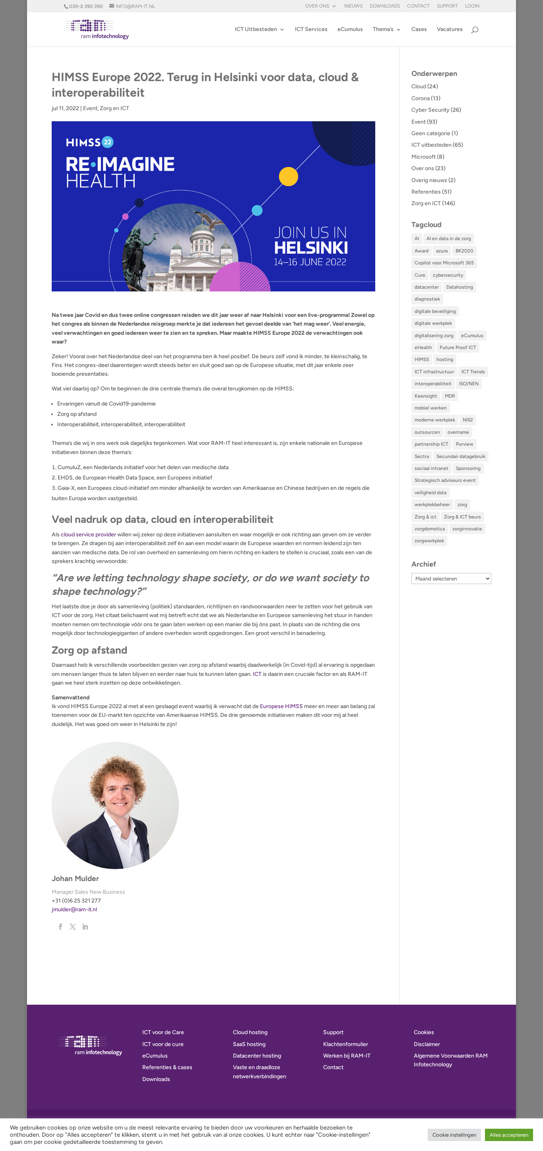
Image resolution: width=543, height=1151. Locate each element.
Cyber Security (430, 110)
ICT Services (311, 30)
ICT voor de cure (163, 1044)
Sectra (422, 456)
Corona (420, 98)
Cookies (424, 1032)
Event (90, 108)
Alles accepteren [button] (509, 1135)
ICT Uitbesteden (256, 30)
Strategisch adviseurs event (445, 480)
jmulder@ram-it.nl (74, 909)
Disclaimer (427, 1044)
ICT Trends (473, 372)
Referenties (426, 191)
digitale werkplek (433, 323)
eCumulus (350, 30)
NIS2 (468, 420)
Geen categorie (430, 133)
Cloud (418, 86)
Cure (420, 275)
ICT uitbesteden (431, 145)
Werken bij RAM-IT (346, 1055)
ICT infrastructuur (434, 372)
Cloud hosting (250, 1032)
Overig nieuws (429, 180)
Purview (464, 444)
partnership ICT (431, 444)
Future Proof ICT (458, 347)
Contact (418, 6)
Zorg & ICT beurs (462, 517)
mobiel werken (431, 408)
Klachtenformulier (345, 1044)
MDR (450, 396)
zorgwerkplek (429, 540)
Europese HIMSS (281, 706)
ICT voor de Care (163, 1032)
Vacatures (450, 30)
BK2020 (464, 251)
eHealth (423, 347)
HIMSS (422, 359)
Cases (419, 30)
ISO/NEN (469, 383)
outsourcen (427, 432)
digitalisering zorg (434, 335)
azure (442, 251)
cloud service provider (88, 534)
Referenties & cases (167, 1067)
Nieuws (353, 6)
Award (422, 251)
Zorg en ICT (114, 108)
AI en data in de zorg (449, 238)
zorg (462, 504)
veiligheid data (430, 492)
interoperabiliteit (433, 383)
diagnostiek (427, 299)
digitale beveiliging (435, 311)
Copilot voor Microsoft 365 (444, 263)
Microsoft (423, 156)
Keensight (426, 396)
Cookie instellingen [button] (454, 1135)
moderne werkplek (435, 420)
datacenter (427, 287)
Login (472, 6)
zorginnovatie (467, 529)
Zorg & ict (425, 517)
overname (458, 432)
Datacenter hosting (257, 1055)
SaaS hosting (249, 1044)
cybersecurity (448, 275)
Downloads (385, 6)
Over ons (317, 6)
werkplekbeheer (432, 504)
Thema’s (383, 30)
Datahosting (459, 287)
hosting (444, 359)
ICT (257, 674)
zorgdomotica (430, 529)
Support (447, 6)
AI (417, 238)
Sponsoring (468, 468)
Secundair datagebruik (460, 456)
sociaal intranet (431, 468)
